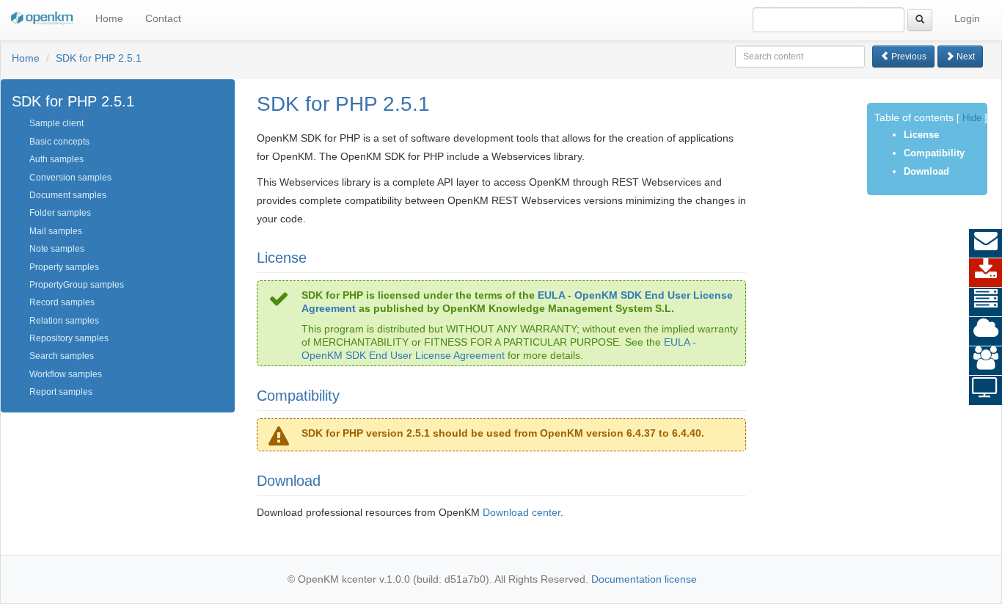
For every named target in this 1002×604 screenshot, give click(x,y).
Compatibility (934, 153)
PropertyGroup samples (76, 285)
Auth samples (56, 159)
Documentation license (644, 579)
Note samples (56, 249)
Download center (521, 512)
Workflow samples (65, 374)
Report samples (60, 392)
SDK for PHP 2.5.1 (99, 58)
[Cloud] (985, 331)
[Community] (985, 361)
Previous (907, 56)
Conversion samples (70, 177)
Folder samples (60, 213)
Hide (971, 118)
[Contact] (985, 243)
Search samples (61, 356)
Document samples (67, 195)
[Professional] (985, 302)
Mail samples (55, 231)
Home (109, 18)
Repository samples (69, 338)
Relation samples (64, 321)
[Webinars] (985, 390)
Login (967, 18)
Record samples (62, 302)
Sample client (56, 123)
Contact (163, 18)
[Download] (985, 273)
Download (926, 171)
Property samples (64, 267)
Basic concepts (59, 142)
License (921, 134)
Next (964, 56)
